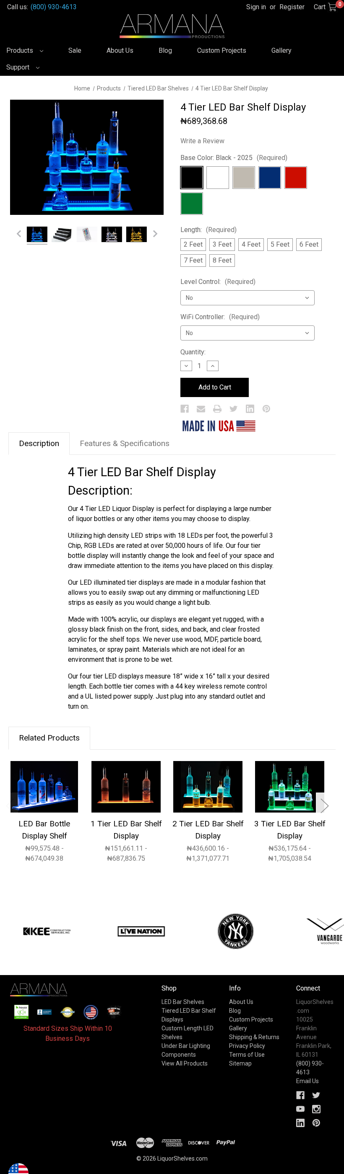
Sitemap (240, 1063)
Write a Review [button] (202, 141)
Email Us (307, 1081)
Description (39, 443)
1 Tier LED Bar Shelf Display (126, 830)
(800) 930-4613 (54, 7)
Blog (165, 50)
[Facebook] (184, 408)
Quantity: (193, 352)
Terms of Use (247, 1054)
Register (292, 7)
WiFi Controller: (220, 317)
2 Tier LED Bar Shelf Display (208, 830)
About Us (120, 50)
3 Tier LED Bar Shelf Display (290, 830)
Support (18, 67)
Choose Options (44, 786)
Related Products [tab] (49, 738)
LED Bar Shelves (183, 1002)
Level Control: (217, 282)
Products (20, 50)
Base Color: (233, 158)
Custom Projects (221, 50)
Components (179, 1054)
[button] (21, 1012)
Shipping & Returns (254, 1037)
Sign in (256, 7)
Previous (9, 805)
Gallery (281, 50)
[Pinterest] (266, 408)
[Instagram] (316, 1109)
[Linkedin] (250, 408)
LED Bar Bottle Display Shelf (44, 830)
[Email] (201, 408)
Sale (74, 50)
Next (324, 805)
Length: (208, 230)
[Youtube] (300, 1109)
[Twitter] (233, 408)
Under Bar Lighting (186, 1045)
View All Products (185, 1063)
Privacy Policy (247, 1045)
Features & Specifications (124, 443)
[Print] (217, 408)
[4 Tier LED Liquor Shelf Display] (37, 236)
